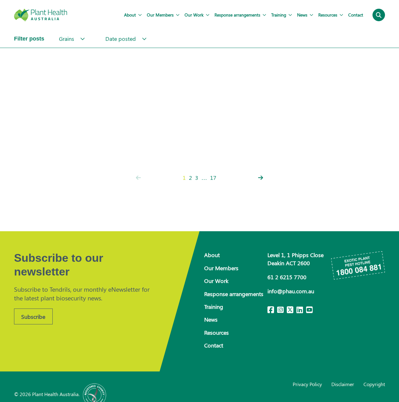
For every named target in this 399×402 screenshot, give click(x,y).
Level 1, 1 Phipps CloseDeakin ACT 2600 (295, 258)
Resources (327, 15)
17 (213, 177)
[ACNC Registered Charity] (95, 394)
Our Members (160, 15)
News (302, 15)
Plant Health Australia (40, 15)
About (130, 15)
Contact (355, 15)
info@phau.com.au (290, 291)
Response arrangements (237, 15)
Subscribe (33, 316)
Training (278, 15)
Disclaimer (342, 384)
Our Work (194, 15)
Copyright (374, 384)
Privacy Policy (307, 384)
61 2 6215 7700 (286, 277)
